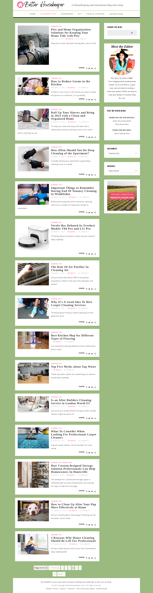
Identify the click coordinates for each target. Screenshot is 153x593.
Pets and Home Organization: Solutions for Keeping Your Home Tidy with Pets (71, 32)
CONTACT (71, 589)
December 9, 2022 (58, 156)
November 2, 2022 (58, 308)
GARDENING (67, 14)
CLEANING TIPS (48, 14)
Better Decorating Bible (122, 121)
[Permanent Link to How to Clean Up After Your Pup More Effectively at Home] (33, 520)
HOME (33, 14)
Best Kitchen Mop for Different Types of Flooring (72, 337)
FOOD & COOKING (95, 14)
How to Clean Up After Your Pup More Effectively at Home (73, 506)
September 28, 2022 (58, 510)
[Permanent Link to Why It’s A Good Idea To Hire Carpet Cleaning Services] (33, 318)
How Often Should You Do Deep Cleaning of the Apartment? (73, 152)
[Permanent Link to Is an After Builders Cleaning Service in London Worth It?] (33, 412)
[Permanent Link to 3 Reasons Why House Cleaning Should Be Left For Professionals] (33, 554)
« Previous (54, 568)
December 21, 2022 (58, 122)
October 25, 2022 (58, 441)
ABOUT (63, 589)
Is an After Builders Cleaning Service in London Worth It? (71, 402)
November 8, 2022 (58, 232)
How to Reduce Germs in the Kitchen (70, 83)
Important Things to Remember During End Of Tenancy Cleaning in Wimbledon (74, 191)
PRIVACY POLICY (52, 589)
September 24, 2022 (58, 544)
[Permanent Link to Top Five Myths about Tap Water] (33, 383)
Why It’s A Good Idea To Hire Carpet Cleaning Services (71, 303)
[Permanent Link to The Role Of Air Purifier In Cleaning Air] (33, 285)
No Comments (81, 39)
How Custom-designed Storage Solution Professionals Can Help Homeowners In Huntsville (73, 468)
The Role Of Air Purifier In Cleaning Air (70, 268)
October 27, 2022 (58, 406)
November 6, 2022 (58, 273)
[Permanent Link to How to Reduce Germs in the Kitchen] (33, 94)
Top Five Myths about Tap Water (73, 366)
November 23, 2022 (58, 197)
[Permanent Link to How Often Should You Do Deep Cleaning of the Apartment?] (33, 171)
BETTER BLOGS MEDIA (86, 589)
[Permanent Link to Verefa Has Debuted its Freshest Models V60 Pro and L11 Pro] (33, 250)
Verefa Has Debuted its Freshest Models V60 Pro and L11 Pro (73, 227)
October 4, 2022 (57, 475)
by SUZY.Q (69, 39)
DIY (80, 14)
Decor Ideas (67, 462)
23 (54, 574)
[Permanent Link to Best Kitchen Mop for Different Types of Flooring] (33, 348)
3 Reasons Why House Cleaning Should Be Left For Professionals (73, 539)
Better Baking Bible (122, 133)
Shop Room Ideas (122, 124)
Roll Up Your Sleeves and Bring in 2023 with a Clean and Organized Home (72, 115)
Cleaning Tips (56, 26)
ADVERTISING (116, 14)
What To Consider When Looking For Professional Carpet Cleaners (73, 434)
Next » (61, 574)
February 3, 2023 (58, 87)
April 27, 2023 (56, 39)
